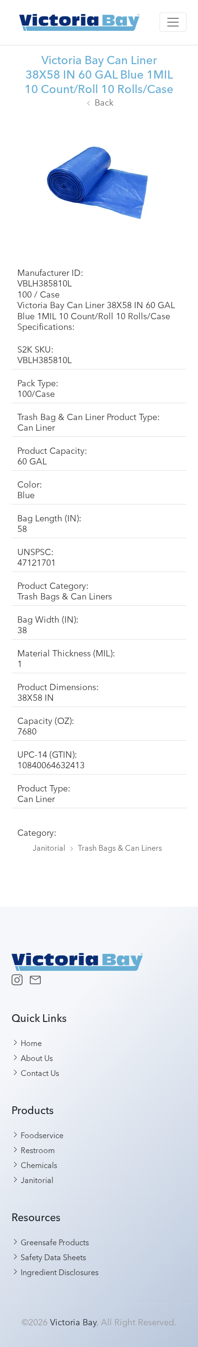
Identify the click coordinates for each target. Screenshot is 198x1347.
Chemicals (38, 1164)
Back (104, 101)
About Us (36, 1057)
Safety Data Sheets (52, 1257)
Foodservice (41, 1134)
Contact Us (39, 1072)
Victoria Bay (73, 1321)
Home (30, 1042)
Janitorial (49, 847)
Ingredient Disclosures (59, 1271)
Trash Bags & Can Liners (120, 847)
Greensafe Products (54, 1242)
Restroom (37, 1149)
